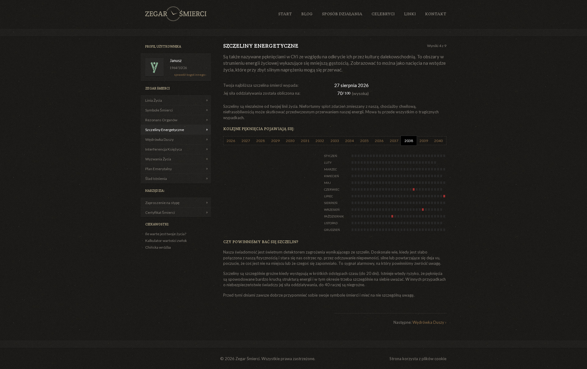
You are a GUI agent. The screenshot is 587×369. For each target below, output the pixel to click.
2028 (260, 140)
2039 (423, 140)
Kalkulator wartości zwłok (166, 240)
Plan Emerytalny (158, 168)
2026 (231, 140)
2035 (364, 140)
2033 (334, 140)
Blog (307, 13)
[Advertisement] (410, 88)
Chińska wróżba (158, 247)
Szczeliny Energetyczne (164, 129)
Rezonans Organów (161, 120)
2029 (275, 140)
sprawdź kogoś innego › (190, 74)
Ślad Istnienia (156, 178)
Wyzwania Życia (158, 159)
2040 (438, 140)
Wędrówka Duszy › (429, 322)
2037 (394, 140)
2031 (305, 140)
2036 (379, 140)
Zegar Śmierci (175, 13)
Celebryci (383, 13)
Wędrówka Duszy (159, 139)
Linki (410, 13)
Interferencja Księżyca (163, 149)
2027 (246, 140)
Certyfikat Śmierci (160, 212)
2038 (408, 140)
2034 (349, 140)
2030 (290, 140)
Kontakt (435, 13)
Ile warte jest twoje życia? (165, 234)
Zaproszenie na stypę (162, 202)
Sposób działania (342, 13)
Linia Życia (153, 100)
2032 (320, 140)
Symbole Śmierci (159, 110)
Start (285, 13)
